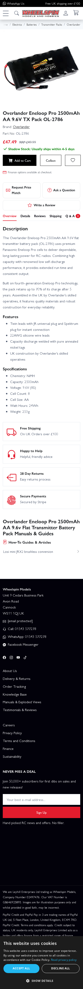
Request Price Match (21, 190)
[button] (5, 13)
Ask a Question (64, 190)
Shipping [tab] (56, 215)
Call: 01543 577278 (21, 628)
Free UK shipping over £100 (62, 3)
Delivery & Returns (16, 678)
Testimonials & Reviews (20, 709)
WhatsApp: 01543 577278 (26, 636)
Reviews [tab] (40, 215)
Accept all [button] (21, 968)
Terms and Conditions (19, 740)
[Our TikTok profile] (25, 656)
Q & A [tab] (72, 215)
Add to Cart (23, 160)
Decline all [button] (60, 968)
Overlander (21, 126)
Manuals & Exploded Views (22, 701)
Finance (8, 748)
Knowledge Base (15, 694)
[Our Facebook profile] (4, 656)
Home (4, 24)
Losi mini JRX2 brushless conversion (28, 551)
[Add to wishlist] (73, 160)
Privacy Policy (12, 732)
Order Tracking (14, 686)
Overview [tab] (10, 215)
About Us (10, 670)
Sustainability (12, 756)
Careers (9, 724)
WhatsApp (15, 3)
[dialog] (41, 962)
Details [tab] (25, 215)
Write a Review (44, 205)
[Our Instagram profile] (11, 656)
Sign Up (41, 812)
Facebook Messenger (23, 644)
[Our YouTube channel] (18, 656)
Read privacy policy (64, 960)
